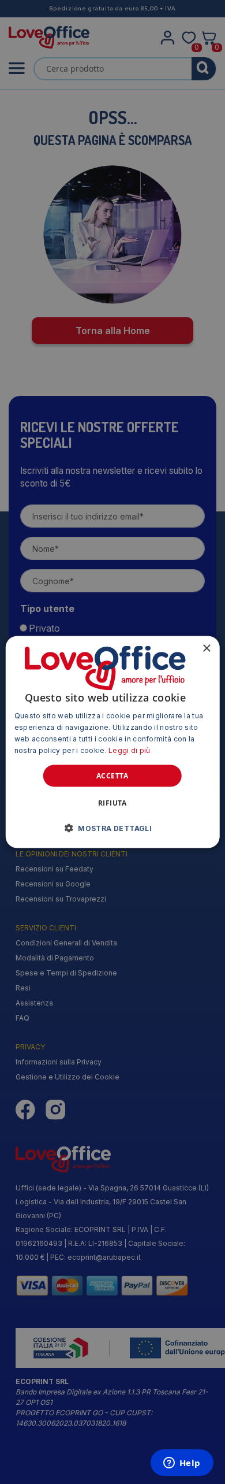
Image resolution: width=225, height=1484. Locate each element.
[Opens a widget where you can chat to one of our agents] (181, 1463)
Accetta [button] (112, 775)
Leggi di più (129, 749)
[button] (112, 827)
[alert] (112, 742)
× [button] (206, 648)
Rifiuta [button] (112, 802)
